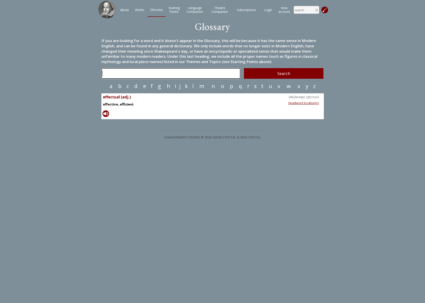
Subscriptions (246, 10)
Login (268, 10)
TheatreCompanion (219, 9)
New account (284, 9)
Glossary (156, 10)
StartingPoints (174, 9)
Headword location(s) (303, 103)
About (124, 10)
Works (139, 10)
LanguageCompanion (195, 9)
